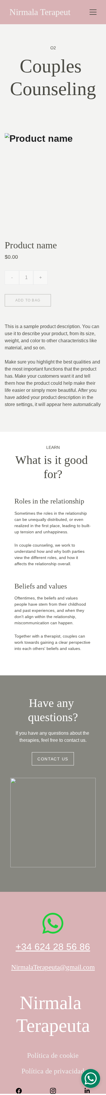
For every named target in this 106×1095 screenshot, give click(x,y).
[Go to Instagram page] (56, 1091)
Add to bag (27, 300)
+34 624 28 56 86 (53, 946)
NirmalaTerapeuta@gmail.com (53, 967)
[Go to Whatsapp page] (52, 923)
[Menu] (93, 12)
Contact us (52, 759)
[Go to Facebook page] (22, 1091)
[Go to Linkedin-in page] (87, 1091)
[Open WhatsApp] (90, 1078)
